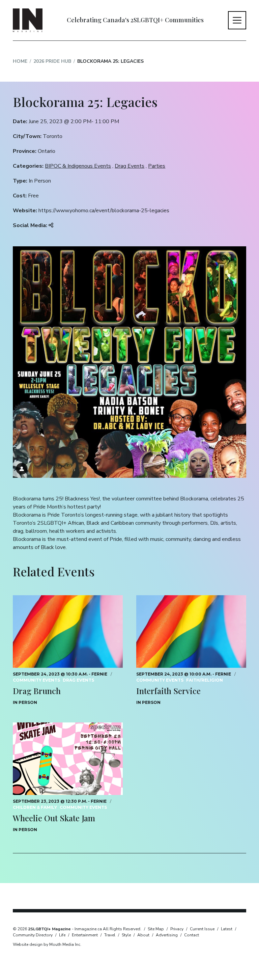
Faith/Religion (204, 680)
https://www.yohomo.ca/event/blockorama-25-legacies (103, 210)
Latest (226, 929)
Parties (156, 166)
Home (20, 61)
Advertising (167, 935)
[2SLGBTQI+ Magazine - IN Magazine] (27, 20)
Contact (191, 935)
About (143, 935)
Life (62, 935)
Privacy (176, 929)
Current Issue (202, 929)
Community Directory (33, 935)
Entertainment (85, 935)
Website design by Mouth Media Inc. (47, 944)
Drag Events (129, 166)
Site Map (156, 929)
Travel (109, 935)
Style (126, 935)
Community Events (36, 680)
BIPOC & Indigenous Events (78, 166)
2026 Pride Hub (52, 61)
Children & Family (35, 807)
